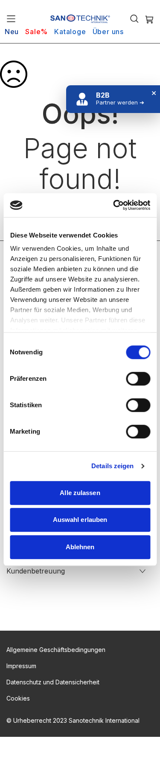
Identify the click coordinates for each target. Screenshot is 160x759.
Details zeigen (112, 465)
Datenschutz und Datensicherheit (52, 682)
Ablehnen (80, 546)
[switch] (138, 379)
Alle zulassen (80, 492)
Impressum (21, 665)
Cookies (18, 698)
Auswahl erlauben (80, 519)
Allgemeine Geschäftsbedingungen (55, 649)
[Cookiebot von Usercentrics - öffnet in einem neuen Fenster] (114, 205)
